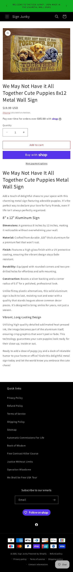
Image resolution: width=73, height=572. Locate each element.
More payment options (36, 163)
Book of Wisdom (16, 445)
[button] (7, 16)
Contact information (38, 564)
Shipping (6, 112)
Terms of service (37, 559)
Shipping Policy (16, 421)
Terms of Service (16, 413)
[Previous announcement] (6, 6)
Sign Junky (23, 553)
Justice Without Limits (20, 461)
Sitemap (11, 429)
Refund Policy (15, 405)
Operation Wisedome (19, 469)
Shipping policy (55, 559)
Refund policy (56, 553)
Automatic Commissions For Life (25, 437)
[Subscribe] (54, 500)
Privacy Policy (15, 397)
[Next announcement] (66, 6)
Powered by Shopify (37, 553)
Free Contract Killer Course (22, 453)
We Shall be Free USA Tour (22, 477)
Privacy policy (20, 559)
